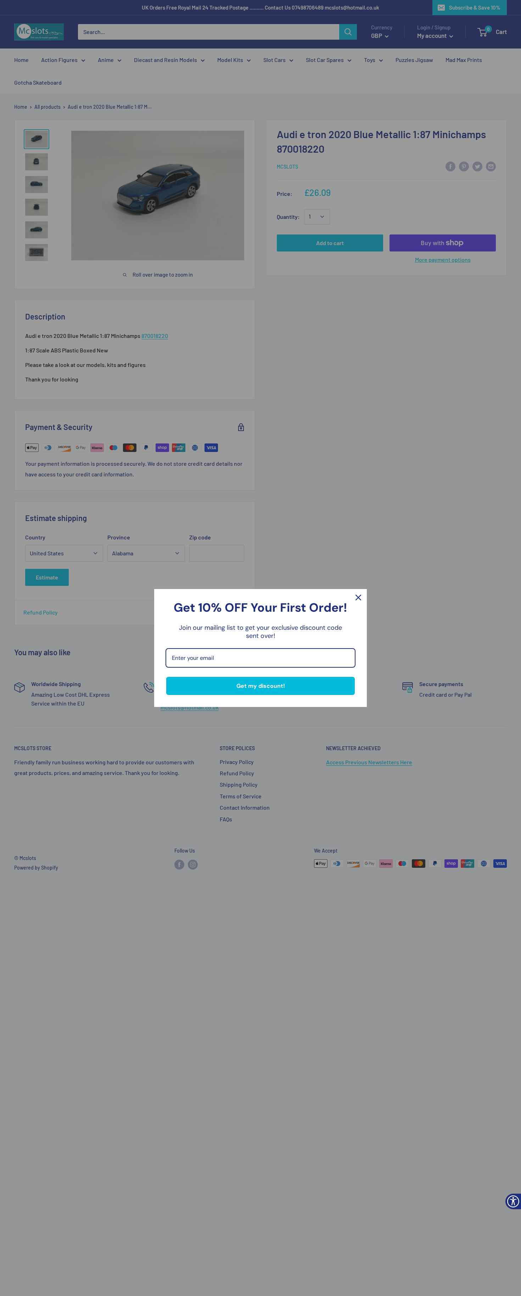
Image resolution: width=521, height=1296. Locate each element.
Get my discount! (260, 686)
